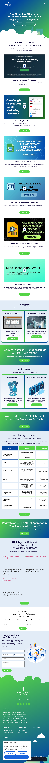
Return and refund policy (31, 756)
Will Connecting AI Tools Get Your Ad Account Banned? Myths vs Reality (13, 594)
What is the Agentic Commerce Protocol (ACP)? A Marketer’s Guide (12, 571)
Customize (10, 753)
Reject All (22, 753)
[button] (44, 4)
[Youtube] (21, 704)
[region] (17, 750)
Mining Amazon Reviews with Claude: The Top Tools (34, 570)
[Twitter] (26, 704)
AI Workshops (37, 727)
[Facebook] (29, 704)
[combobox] (15, 655)
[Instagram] (18, 704)
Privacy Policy (41, 756)
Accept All (16, 757)
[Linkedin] (23, 704)
